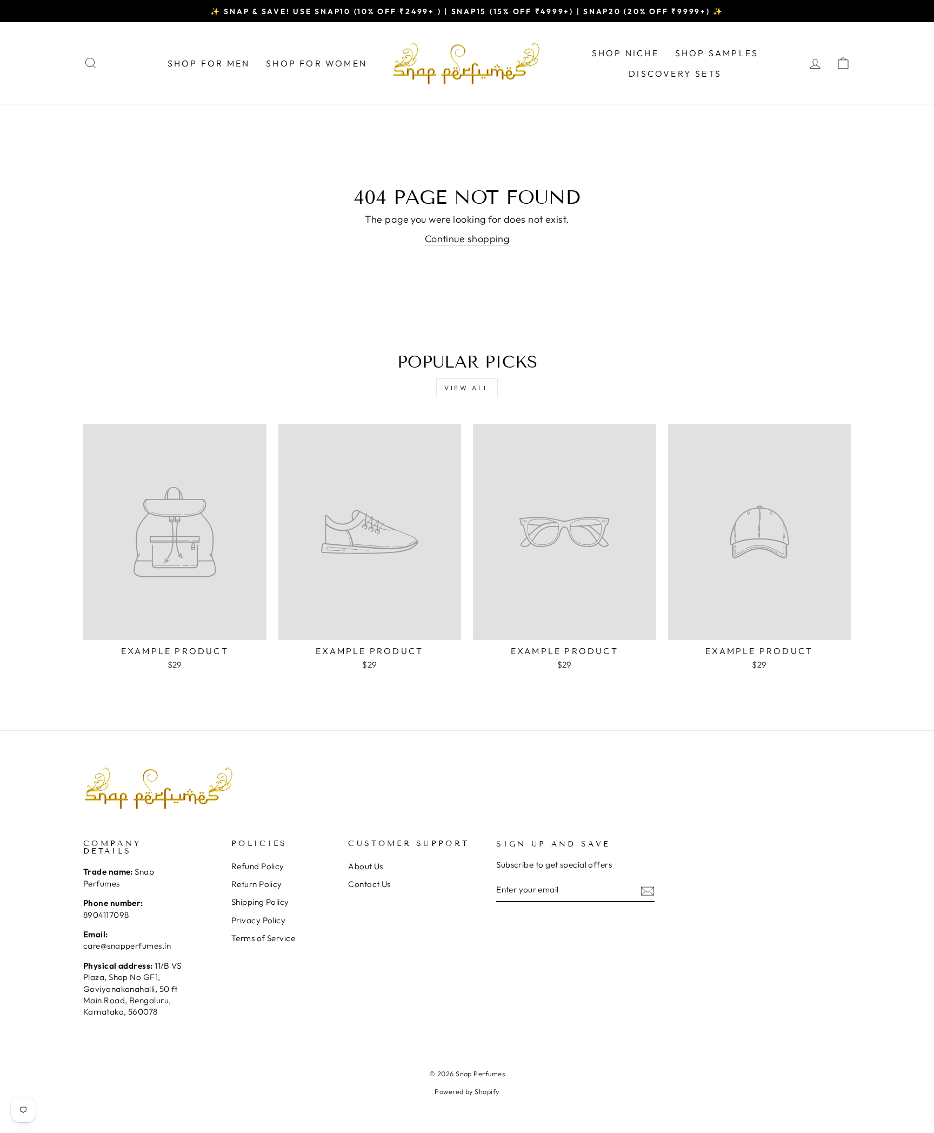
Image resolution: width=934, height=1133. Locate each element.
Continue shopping (467, 238)
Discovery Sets (675, 73)
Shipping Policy (260, 902)
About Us (365, 866)
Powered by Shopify (467, 1091)
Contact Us (369, 884)
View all (467, 388)
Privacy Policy (258, 920)
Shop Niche (625, 53)
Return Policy (256, 884)
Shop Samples (716, 53)
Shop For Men (209, 63)
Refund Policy (257, 866)
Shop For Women (316, 63)
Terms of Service (263, 938)
